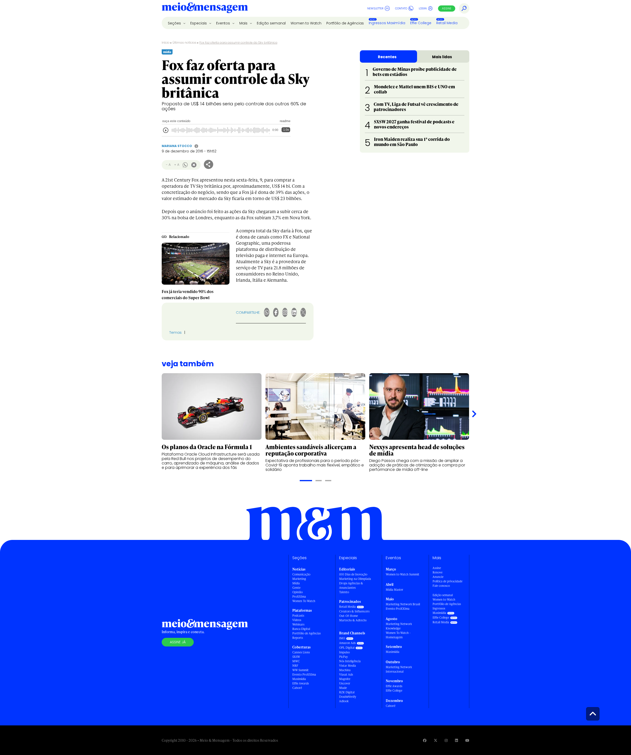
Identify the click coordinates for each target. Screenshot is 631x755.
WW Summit (300, 670)
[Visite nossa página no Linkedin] (456, 740)
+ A (176, 164)
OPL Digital (346, 647)
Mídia (296, 583)
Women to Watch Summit (402, 574)
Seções (175, 23)
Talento (344, 592)
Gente (296, 588)
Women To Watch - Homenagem (398, 635)
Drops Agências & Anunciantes (351, 585)
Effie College (420, 22)
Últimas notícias (184, 42)
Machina (345, 670)
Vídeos (296, 620)
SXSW (296, 657)
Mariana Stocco (177, 146)
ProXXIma (299, 596)
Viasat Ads (346, 674)
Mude (343, 688)
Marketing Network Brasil (403, 604)
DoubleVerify (347, 697)
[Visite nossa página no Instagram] (446, 740)
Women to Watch (306, 23)
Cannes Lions (301, 652)
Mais (243, 23)
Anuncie (438, 577)
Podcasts (298, 615)
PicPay (343, 657)
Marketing (299, 579)
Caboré (297, 688)
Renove (437, 572)
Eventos (223, 23)
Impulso (344, 652)
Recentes (387, 56)
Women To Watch (303, 601)
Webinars (298, 624)
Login (423, 8)
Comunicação (301, 574)
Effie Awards (300, 683)
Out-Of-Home (348, 616)
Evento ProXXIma (304, 674)
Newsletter (375, 8)
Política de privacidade (447, 581)
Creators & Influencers (354, 611)
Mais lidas (442, 56)
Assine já (178, 642)
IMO (342, 638)
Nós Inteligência (350, 661)
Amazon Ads (347, 643)
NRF (295, 665)
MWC (296, 661)
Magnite (344, 679)
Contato (401, 8)
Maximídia (299, 679)
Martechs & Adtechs (353, 620)
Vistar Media (347, 665)
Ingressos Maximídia (387, 22)
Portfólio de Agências (345, 23)
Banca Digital (301, 629)
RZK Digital (346, 692)
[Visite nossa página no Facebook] (424, 740)
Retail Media (446, 22)
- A (168, 164)
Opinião (297, 592)
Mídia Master (394, 590)
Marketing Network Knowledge (399, 626)
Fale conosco (441, 586)
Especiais (199, 23)
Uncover (344, 683)
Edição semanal (271, 23)
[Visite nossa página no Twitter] (435, 740)
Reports (297, 638)
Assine (446, 8)
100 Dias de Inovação (353, 574)
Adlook (344, 701)
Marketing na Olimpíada (355, 579)
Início (166, 42)
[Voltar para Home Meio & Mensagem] (205, 8)
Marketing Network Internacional (399, 669)
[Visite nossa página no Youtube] (467, 740)
